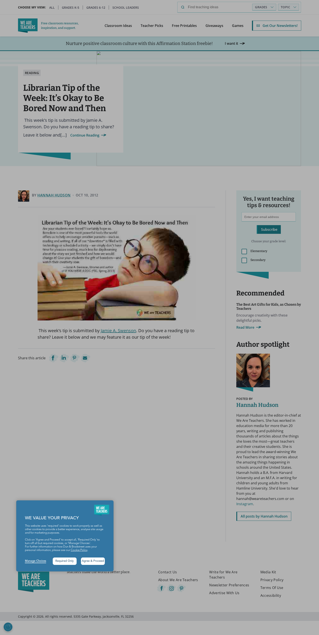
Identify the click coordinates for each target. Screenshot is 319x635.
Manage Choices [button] (35, 561)
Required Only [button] (64, 561)
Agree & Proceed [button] (93, 561)
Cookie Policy (79, 550)
